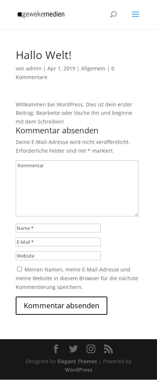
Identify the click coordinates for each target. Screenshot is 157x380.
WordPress (78, 369)
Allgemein (93, 68)
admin (34, 68)
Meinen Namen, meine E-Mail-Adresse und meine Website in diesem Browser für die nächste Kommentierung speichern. (77, 278)
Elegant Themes (77, 361)
